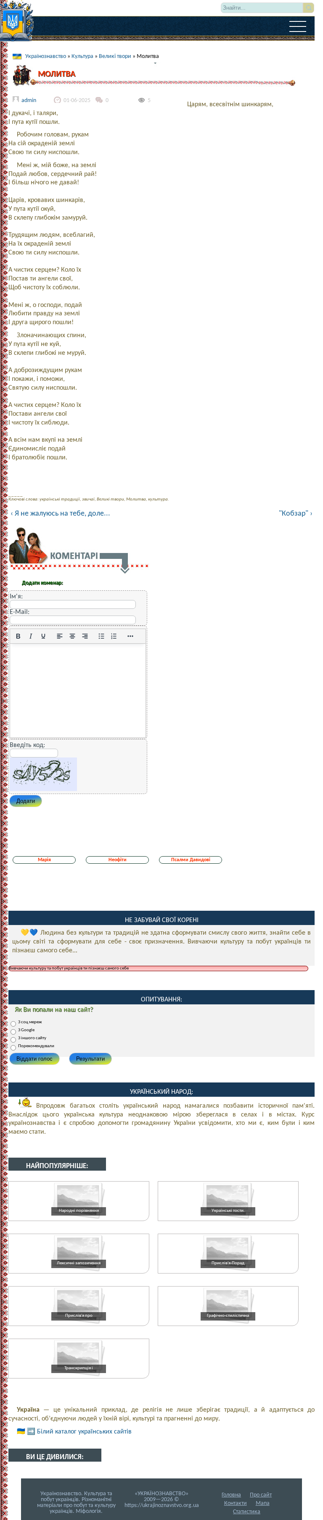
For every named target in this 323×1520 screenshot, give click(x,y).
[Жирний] (18, 636)
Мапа (263, 1503)
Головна (231, 1495)
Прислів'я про (79, 1315)
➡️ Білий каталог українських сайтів (79, 1431)
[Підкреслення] (43, 636)
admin (28, 100)
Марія (44, 859)
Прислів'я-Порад (228, 1263)
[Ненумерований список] (101, 636)
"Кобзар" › (295, 514)
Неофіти (118, 859)
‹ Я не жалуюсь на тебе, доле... (60, 514)
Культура (82, 56)
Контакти (235, 1503)
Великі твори (115, 56)
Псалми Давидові (190, 859)
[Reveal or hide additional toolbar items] (130, 636)
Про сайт (261, 1495)
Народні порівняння (79, 1210)
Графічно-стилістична (228, 1315)
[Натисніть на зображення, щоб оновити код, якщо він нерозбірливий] (43, 789)
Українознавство (45, 56)
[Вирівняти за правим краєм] (85, 636)
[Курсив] (30, 636)
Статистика (246, 1512)
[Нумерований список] (114, 636)
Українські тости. (228, 1210)
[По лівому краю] (59, 636)
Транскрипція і (78, 1368)
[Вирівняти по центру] (72, 636)
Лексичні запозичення (79, 1263)
